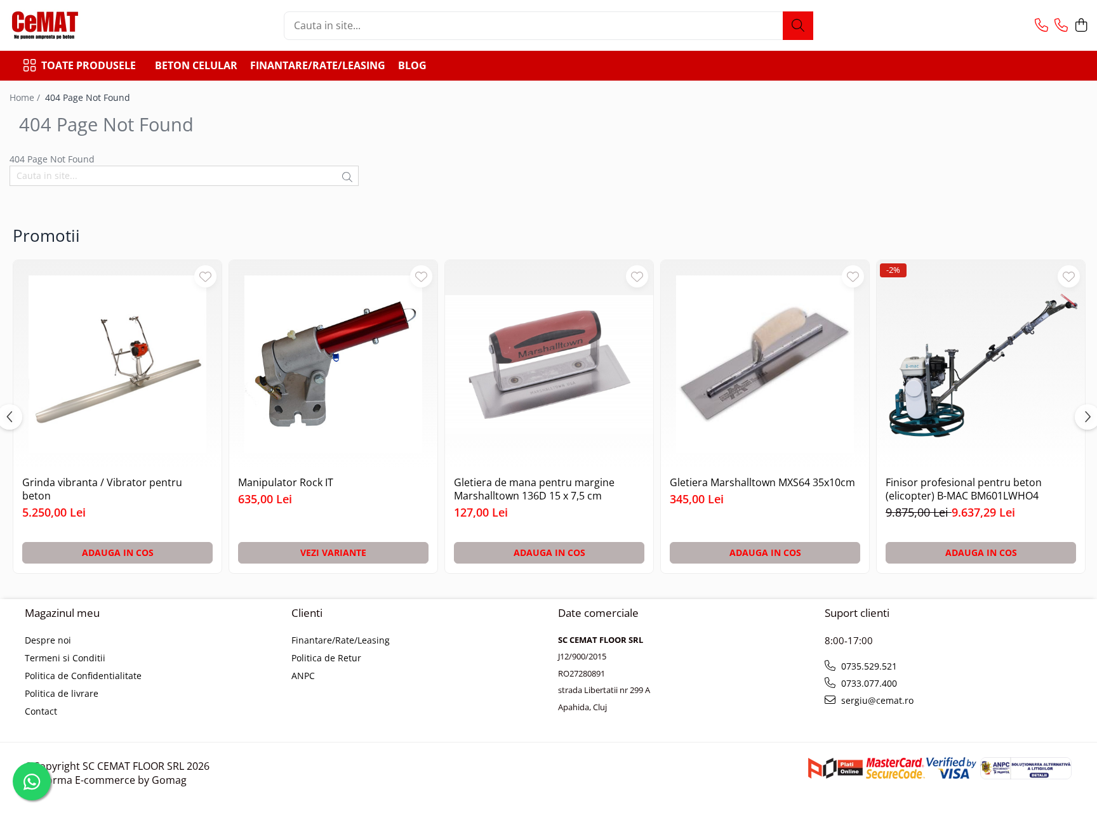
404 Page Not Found (87, 97)
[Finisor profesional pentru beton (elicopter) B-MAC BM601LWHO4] (981, 364)
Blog (412, 65)
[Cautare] (798, 25)
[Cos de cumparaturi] (1080, 25)
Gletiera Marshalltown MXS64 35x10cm (762, 482)
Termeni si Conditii (65, 658)
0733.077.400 (868, 683)
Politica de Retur (326, 658)
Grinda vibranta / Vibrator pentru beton (102, 489)
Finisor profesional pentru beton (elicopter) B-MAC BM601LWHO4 (964, 489)
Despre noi (48, 640)
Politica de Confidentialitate (83, 676)
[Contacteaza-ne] (1041, 25)
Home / (26, 97)
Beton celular (196, 65)
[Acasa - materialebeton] (73, 25)
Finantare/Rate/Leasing (317, 65)
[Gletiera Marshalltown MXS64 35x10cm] (765, 364)
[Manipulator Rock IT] (333, 364)
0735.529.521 (868, 666)
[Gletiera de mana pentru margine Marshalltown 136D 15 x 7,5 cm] (549, 364)
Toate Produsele (88, 65)
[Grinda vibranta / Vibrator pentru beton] (117, 364)
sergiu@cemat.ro (876, 700)
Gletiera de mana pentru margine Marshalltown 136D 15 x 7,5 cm (534, 489)
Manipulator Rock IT (285, 482)
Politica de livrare (61, 693)
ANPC (303, 676)
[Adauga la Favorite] (205, 276)
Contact (41, 711)
